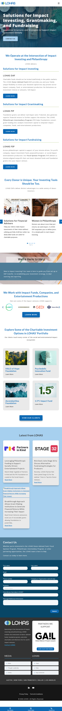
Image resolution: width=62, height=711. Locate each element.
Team (37, 663)
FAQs (37, 668)
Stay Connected (40, 672)
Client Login (31, 710)
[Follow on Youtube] (33, 688)
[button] (59, 2)
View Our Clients (31, 418)
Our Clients (10, 710)
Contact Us (52, 710)
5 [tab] (34, 243)
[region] (45, 637)
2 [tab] (29, 243)
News (9, 663)
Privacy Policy (23, 694)
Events (10, 672)
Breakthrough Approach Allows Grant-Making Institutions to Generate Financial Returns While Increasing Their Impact (15, 506)
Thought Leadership (13, 668)
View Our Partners (45, 649)
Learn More (10, 96)
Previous (2, 221)
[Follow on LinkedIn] (29, 688)
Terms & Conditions (36, 694)
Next (60, 221)
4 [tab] (32, 243)
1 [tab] (27, 243)
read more (8, 480)
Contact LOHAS (10, 645)
